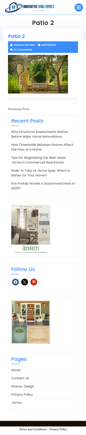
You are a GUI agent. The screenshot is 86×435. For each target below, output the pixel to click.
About (16, 370)
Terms (16, 402)
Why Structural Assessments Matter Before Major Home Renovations (39, 134)
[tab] (79, 7)
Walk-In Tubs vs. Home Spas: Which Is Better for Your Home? (40, 173)
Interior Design (22, 386)
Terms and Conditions (33, 429)
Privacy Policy (22, 394)
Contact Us (20, 378)
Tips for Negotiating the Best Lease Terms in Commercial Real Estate (38, 160)
